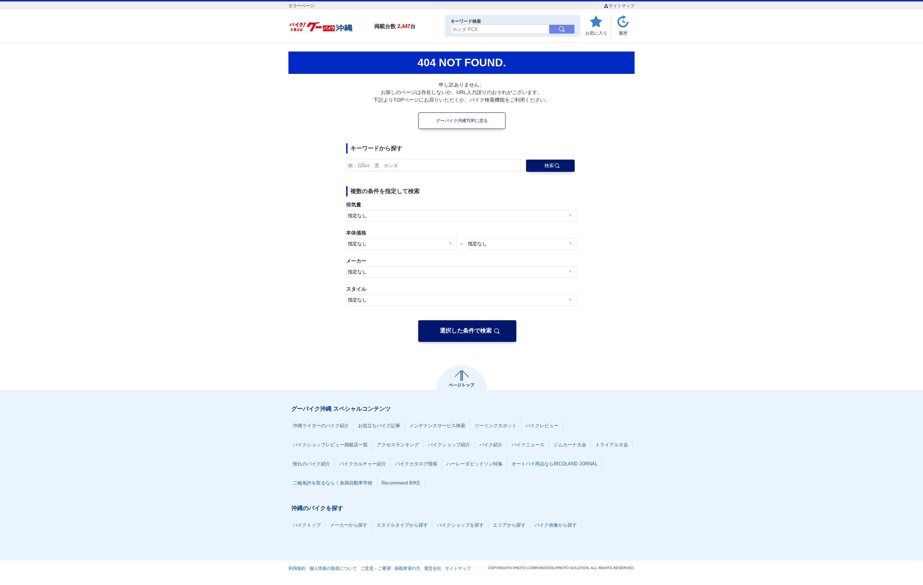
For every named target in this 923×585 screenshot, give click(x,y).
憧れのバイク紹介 (311, 463)
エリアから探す (509, 525)
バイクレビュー (542, 425)
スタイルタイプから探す (402, 525)
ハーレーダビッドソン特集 (474, 463)
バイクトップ (307, 525)
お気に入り (596, 33)
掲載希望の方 (407, 568)
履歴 (623, 33)
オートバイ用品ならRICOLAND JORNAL (554, 463)
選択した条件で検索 (466, 330)
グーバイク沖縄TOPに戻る (462, 120)
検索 (549, 165)
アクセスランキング (398, 444)
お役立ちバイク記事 (379, 425)
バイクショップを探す (460, 525)
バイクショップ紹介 (449, 444)
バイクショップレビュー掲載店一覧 (330, 444)
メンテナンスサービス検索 (437, 425)
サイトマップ (622, 5)
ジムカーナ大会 (569, 444)
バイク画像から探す (556, 525)
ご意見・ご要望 (376, 568)
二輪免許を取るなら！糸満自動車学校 (332, 483)
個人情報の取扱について (333, 568)
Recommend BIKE (400, 483)
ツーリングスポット (495, 425)
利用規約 (297, 568)
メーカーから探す (348, 525)
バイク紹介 (491, 444)
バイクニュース (528, 444)
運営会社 (432, 568)
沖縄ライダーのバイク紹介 (321, 425)
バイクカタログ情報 (416, 463)
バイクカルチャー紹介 (362, 463)
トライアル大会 (611, 444)
